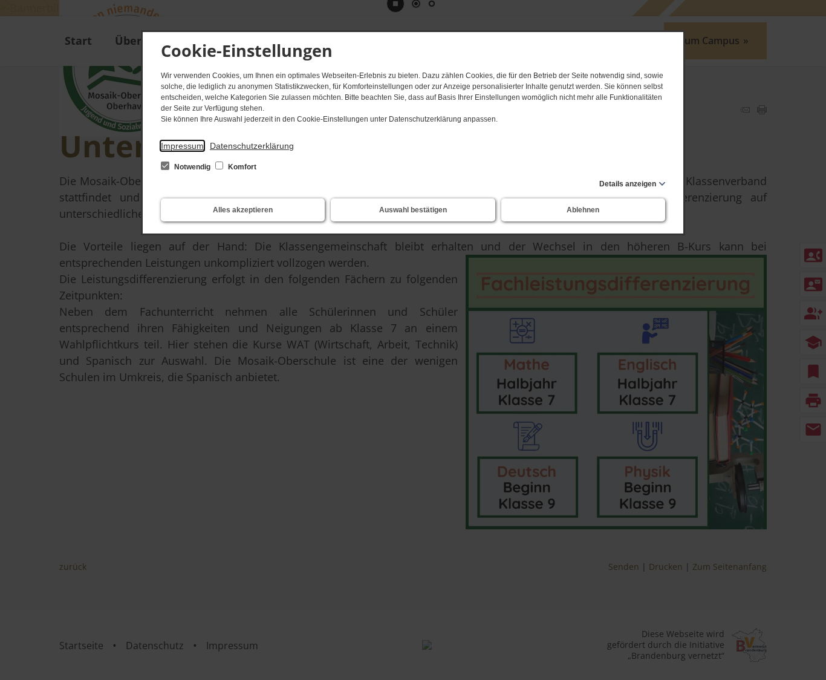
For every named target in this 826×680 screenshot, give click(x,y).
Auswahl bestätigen (413, 210)
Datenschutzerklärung (252, 146)
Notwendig (192, 167)
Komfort (241, 167)
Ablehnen (583, 210)
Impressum (182, 146)
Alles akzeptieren (243, 210)
